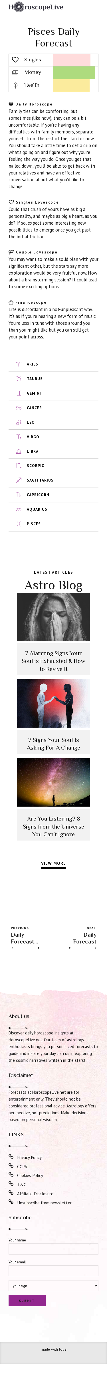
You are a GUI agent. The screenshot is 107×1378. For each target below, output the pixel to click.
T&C (21, 1184)
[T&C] (11, 1184)
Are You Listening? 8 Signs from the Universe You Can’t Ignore (53, 826)
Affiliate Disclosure (35, 1193)
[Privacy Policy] (11, 1157)
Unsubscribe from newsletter (44, 1203)
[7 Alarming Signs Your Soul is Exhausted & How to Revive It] (53, 639)
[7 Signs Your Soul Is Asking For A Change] (53, 726)
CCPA (22, 1166)
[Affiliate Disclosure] (11, 1193)
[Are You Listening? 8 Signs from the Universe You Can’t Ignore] (53, 805)
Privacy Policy (29, 1157)
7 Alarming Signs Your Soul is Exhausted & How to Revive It (53, 661)
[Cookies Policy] (11, 1175)
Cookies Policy (30, 1175)
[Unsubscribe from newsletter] (11, 1202)
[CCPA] (11, 1166)
